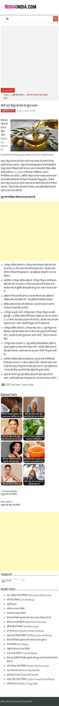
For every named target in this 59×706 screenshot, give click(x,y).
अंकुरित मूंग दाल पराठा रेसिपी (18, 648)
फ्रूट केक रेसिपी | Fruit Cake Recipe (22, 653)
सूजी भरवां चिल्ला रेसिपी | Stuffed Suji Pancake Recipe (29, 635)
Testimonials (15, 701)
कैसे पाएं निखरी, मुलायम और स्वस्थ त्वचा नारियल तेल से (29, 617)
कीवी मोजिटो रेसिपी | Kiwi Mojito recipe (23, 626)
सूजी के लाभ (12, 604)
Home (6, 94)
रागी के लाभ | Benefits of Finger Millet (22, 683)
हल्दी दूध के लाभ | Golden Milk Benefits (23, 674)
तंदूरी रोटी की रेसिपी (9, 494)
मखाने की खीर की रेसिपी (10, 505)
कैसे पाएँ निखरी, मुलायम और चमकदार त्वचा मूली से (26, 639)
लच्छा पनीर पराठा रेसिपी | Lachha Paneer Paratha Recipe (31, 679)
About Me (5, 701)
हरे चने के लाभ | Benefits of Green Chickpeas (25, 630)
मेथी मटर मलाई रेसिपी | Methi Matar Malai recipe (27, 621)
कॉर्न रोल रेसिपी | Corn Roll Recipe (21, 599)
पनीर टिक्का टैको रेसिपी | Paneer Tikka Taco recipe (28, 665)
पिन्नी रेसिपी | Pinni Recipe (18, 644)
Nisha (21, 111)
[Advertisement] (29, 57)
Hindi (8, 580)
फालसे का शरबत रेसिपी (16, 613)
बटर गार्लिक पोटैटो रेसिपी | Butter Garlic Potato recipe (29, 595)
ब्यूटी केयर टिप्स (18, 94)
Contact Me (27, 701)
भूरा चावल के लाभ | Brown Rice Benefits (23, 670)
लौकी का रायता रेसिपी (15, 608)
